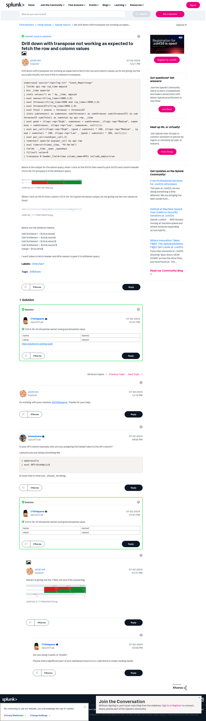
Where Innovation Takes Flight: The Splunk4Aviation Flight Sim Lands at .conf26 (166, 243)
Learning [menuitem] (119, 4)
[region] (44, 712)
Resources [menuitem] (136, 4)
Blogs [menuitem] (106, 4)
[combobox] (85, 14)
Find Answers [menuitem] (75, 4)
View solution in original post (37, 343)
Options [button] (179, 24)
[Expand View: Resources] (142, 5)
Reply (131, 287)
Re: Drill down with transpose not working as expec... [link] (102, 24)
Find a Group (167, 151)
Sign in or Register (171, 705)
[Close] (84, 706)
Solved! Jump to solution (38, 36)
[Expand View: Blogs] (109, 5)
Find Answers (26, 24)
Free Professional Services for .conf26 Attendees (166, 182)
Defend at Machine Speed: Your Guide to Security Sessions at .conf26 (166, 212)
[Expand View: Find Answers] (84, 5)
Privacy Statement (13, 715)
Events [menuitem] (93, 4)
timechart (38, 263)
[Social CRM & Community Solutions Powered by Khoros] (180, 686)
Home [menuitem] (31, 4)
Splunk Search (63, 24)
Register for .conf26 (166, 60)
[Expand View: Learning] (125, 5)
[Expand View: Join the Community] (63, 5)
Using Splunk (44, 24)
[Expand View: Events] (97, 5)
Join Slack (167, 109)
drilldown (35, 271)
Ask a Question (170, 14)
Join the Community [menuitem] (51, 4)
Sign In (193, 5)
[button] (138, 37)
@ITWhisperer (60, 402)
